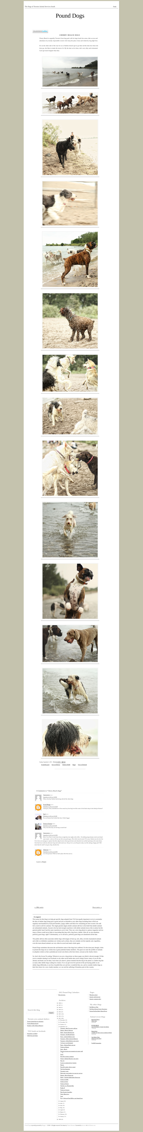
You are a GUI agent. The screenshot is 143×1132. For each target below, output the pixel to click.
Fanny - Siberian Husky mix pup (68, 1045)
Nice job (62, 1060)
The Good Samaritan (65, 1069)
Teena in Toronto (47, 823)
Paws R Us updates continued (67, 1056)
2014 (60, 1012)
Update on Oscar (64, 1081)
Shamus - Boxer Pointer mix (67, 1075)
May (61, 1107)
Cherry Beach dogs (69, 35)
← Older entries (39, 907)
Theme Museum (71, 1125)
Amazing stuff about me (94, 997)
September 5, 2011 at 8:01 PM (50, 825)
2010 (60, 1119)
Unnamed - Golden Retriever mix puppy (70, 1041)
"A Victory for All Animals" (67, 1043)
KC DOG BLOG (95, 1025)
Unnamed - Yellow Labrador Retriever (69, 1038)
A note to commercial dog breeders (68, 1063)
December (62, 1020)
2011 (60, 1018)
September (62, 1026)
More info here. (61, 995)
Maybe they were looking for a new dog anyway (71, 1073)
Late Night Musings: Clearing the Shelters (100, 1026)
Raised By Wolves (96, 1019)
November (62, 1022)
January (62, 1116)
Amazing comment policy (95, 999)
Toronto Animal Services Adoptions (35, 1021)
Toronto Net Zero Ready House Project (98, 1011)
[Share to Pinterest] (65, 762)
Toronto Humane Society (33, 1023)
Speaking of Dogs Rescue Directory (35, 1025)
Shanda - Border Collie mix (67, 1030)
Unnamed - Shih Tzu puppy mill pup (69, 1028)
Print (54, 762)
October (62, 1024)
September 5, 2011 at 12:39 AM (50, 806)
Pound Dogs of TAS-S (32, 1033)
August (62, 1101)
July (61, 1103)
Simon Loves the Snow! (96, 1038)
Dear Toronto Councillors (66, 1092)
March (61, 1112)
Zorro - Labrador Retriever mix (68, 1036)
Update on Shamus (65, 1047)
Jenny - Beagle (64, 1049)
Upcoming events (64, 1071)
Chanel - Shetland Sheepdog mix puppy (70, 1058)
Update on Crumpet (65, 1090)
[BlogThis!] (59, 762)
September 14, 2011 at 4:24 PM (50, 851)
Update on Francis (65, 1083)
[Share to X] (61, 762)
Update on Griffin (64, 1079)
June (61, 1105)
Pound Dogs (70, 15)
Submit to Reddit (66, 764)
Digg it (74, 764)
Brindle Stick (94, 1031)
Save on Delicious (56, 764)
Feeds (114, 6)
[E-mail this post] (45, 764)
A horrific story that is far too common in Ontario (102, 1032)
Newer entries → (97, 907)
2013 (60, 1014)
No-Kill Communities (96, 1043)
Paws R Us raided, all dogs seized (68, 1067)
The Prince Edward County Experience (98, 1009)
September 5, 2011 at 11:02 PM (50, 835)
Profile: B (63, 1088)
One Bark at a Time (93, 1007)
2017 (60, 1005)
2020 (60, 1003)
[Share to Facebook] (63, 762)
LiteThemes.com (91, 1125)
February (62, 1114)
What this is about (93, 995)
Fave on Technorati (82, 764)
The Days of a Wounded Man (67, 1085)
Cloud (62, 1054)
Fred (44, 814)
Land (62, 1096)
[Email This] (57, 762)
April (61, 1110)
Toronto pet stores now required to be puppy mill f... (72, 1051)
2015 (60, 1009)
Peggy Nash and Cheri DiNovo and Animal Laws (72, 1098)
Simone (62, 1065)
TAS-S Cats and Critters (32, 1035)
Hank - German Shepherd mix (67, 1032)
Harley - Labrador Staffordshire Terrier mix (70, 1077)
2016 (60, 1007)
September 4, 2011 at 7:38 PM (50, 797)
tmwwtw (84, 1125)
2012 (60, 1016)
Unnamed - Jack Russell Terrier (68, 1034)
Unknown (45, 849)
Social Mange (46, 804)
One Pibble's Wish (96, 1037)
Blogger (44, 1125)
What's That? (94, 1021)
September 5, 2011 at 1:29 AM (50, 816)
